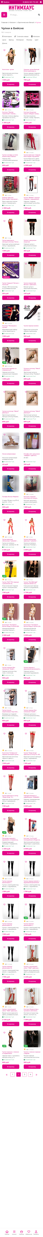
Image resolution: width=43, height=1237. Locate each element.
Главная (4, 22)
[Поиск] (39, 15)
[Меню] (4, 14)
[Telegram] (41, 2)
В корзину (10, 84)
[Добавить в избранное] (4, 50)
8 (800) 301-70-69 (30, 2)
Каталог (13, 22)
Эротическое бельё (26, 22)
